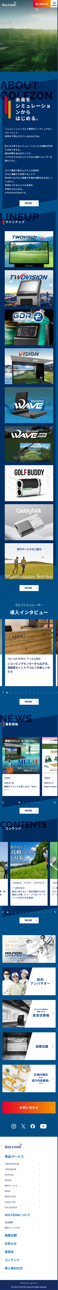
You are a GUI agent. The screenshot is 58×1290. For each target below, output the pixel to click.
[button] (2, 692)
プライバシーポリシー (29, 1283)
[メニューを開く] (54, 3)
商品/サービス (14, 1156)
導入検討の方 (44, 1278)
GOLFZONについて (17, 1215)
